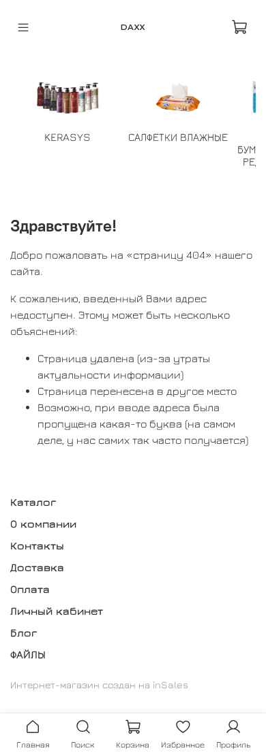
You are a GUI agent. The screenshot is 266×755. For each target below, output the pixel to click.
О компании (43, 523)
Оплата (30, 589)
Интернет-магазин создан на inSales (99, 684)
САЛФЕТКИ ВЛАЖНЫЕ (178, 137)
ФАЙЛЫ (28, 654)
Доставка (37, 567)
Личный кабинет (56, 611)
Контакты (37, 545)
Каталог (33, 502)
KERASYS (67, 137)
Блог (23, 632)
